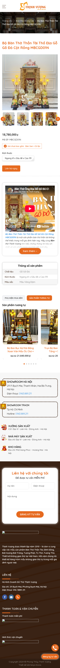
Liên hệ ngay (11, 168)
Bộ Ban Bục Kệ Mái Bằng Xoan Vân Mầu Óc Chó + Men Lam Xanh (20, 351)
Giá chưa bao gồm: (16, 146)
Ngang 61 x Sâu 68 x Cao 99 (18, 158)
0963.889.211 (25, 393)
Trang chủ (7, 20)
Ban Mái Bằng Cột (25, 20)
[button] (58, 119)
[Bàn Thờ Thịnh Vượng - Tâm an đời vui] (33, 6)
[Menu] (4, 6)
